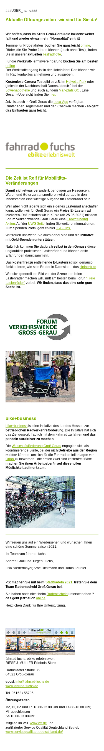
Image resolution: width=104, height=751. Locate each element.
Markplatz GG (69, 90)
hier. (52, 94)
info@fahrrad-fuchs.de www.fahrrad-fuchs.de (27, 684)
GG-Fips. (63, 228)
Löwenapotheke (18, 90)
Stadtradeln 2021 (58, 582)
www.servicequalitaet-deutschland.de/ (34, 732)
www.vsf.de (38, 723)
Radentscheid (57, 594)
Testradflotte (52, 54)
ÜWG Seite (36, 224)
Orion (10, 459)
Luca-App (61, 102)
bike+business (16, 426)
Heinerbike (88, 267)
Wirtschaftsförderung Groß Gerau (36, 446)
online (85, 45)
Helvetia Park (76, 82)
